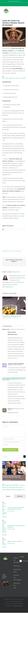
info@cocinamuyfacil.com (14, 1)
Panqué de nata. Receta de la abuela (16, 526)
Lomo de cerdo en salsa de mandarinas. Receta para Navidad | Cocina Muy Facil (14, 378)
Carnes (12, 251)
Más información (18, 605)
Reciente (19, 496)
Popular (8, 496)
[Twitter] (2, 568)
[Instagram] (7, 565)
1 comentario (15, 317)
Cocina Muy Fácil (18, 282)
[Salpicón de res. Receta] (4, 538)
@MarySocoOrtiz (7, 287)
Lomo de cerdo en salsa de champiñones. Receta (15, 508)
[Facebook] (5, 568)
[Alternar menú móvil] (25, 8)
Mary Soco (6, 251)
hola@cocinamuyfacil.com (24, 561)
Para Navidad (17, 251)
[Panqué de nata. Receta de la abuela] (4, 520)
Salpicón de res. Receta (14, 541)
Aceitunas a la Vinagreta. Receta (11, 316)
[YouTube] (2, 565)
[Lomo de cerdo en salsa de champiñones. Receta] (4, 502)
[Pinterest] (5, 565)
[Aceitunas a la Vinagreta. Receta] (14, 297)
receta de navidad (18, 213)
